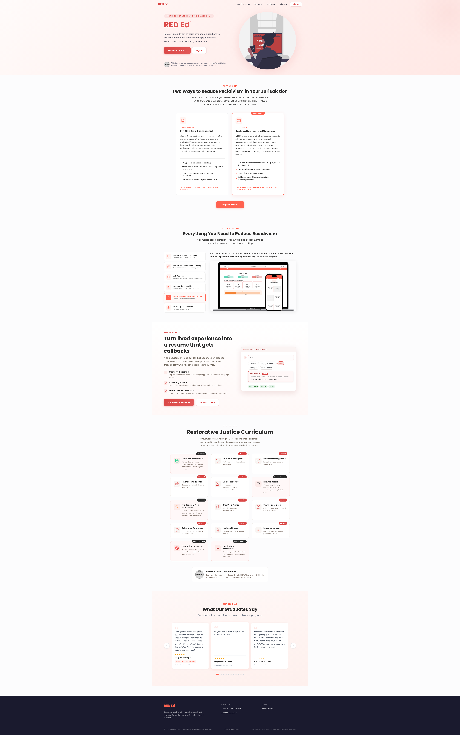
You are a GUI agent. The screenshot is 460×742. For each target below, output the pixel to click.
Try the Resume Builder (179, 402)
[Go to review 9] (231, 674)
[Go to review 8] (230, 674)
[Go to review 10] (233, 674)
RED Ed (163, 4)
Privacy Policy (267, 708)
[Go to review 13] (238, 674)
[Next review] (293, 646)
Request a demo (207, 402)
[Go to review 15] (241, 674)
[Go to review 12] (236, 674)
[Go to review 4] (223, 674)
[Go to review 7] (228, 674)
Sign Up (283, 4)
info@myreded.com (231, 729)
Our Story (258, 4)
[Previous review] (167, 646)
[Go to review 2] (220, 674)
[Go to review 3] (221, 674)
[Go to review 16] (243, 674)
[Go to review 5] (225, 674)
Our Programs (243, 4)
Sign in (199, 50)
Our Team (271, 4)
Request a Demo (177, 50)
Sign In (296, 4)
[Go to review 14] (240, 674)
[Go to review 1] (217, 674)
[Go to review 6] (226, 674)
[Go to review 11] (235, 674)
